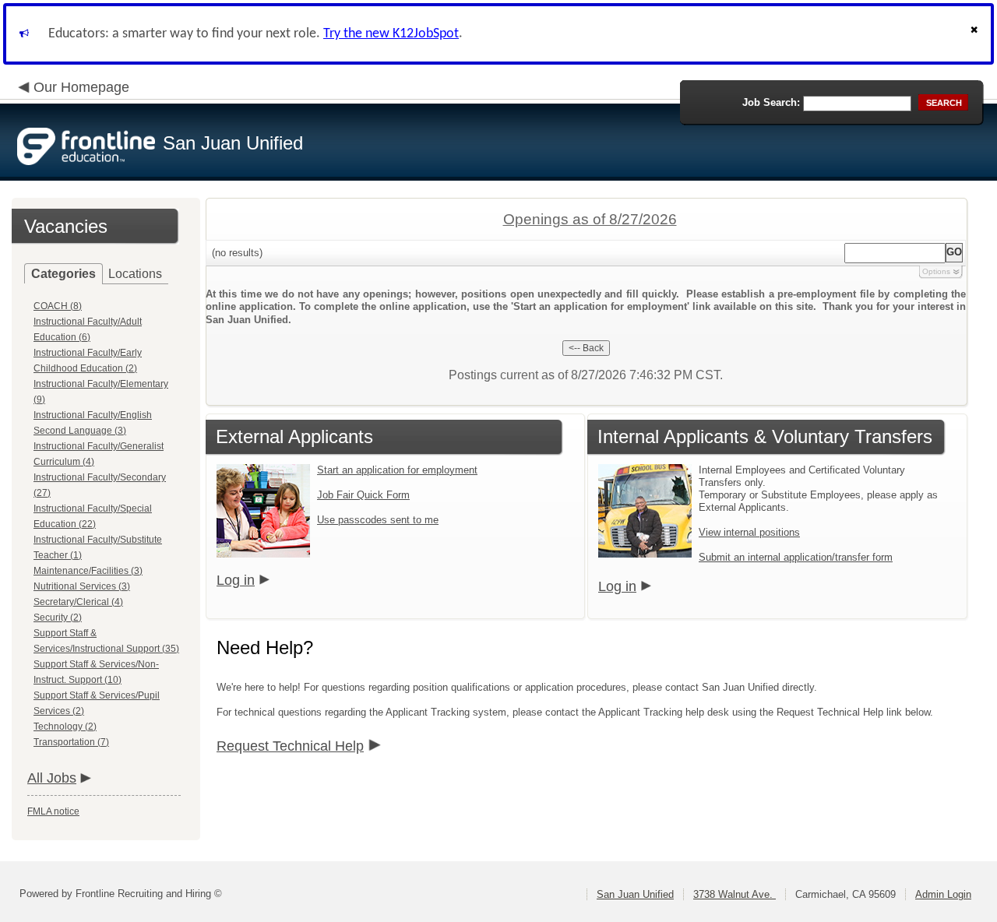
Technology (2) (65, 726)
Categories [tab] (63, 273)
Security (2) (57, 617)
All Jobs (51, 778)
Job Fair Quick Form (363, 495)
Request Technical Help (290, 746)
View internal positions (749, 532)
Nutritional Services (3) (81, 586)
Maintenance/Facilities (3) (88, 570)
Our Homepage (81, 87)
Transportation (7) (71, 742)
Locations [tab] (135, 273)
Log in (236, 580)
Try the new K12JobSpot (391, 33)
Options (936, 271)
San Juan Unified (635, 894)
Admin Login (943, 894)
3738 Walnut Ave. (734, 894)
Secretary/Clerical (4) (78, 601)
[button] (976, 34)
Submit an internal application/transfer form (796, 557)
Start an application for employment (397, 470)
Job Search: (771, 102)
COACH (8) (57, 306)
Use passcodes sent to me (378, 520)
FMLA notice (53, 811)
